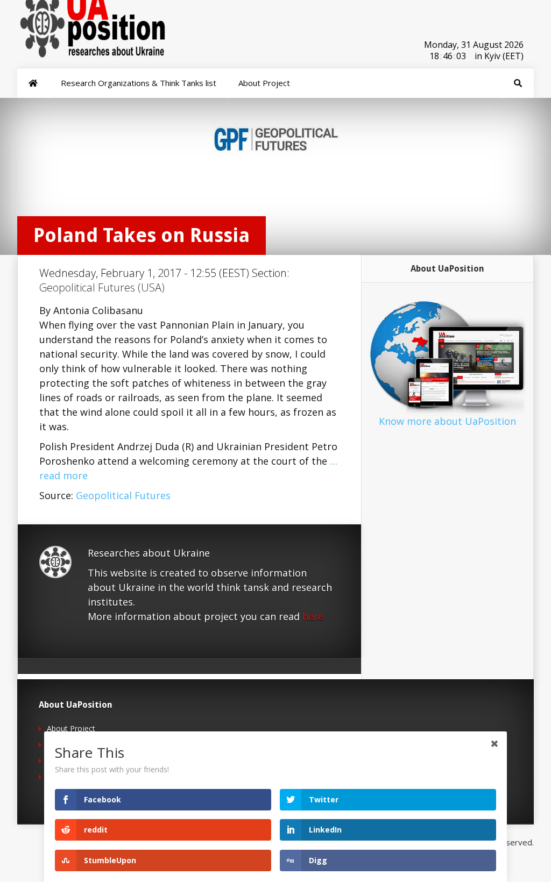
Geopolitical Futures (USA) (102, 287)
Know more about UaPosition (447, 421)
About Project (71, 728)
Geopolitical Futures (123, 495)
